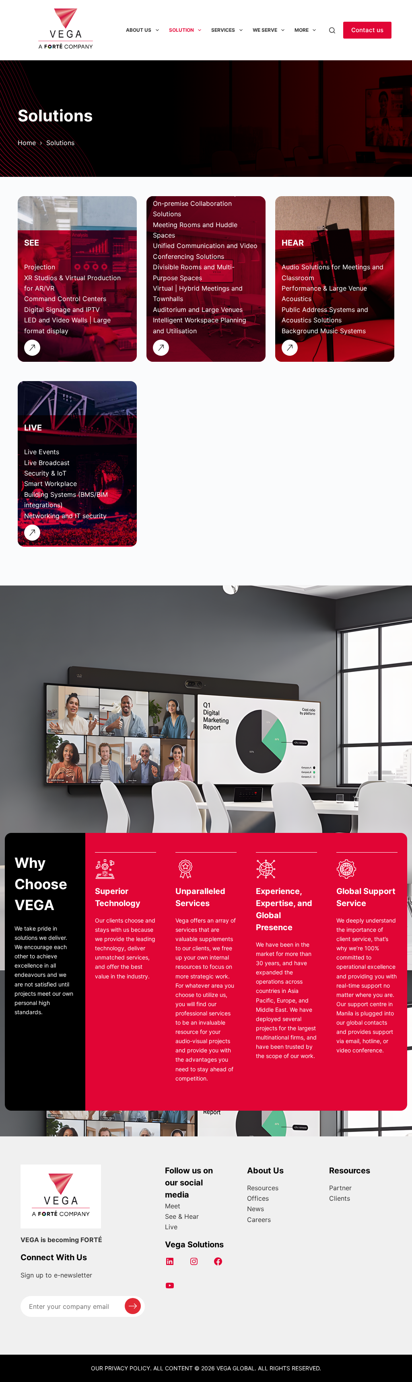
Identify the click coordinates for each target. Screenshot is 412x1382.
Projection (39, 267)
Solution (181, 30)
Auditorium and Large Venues (198, 310)
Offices (258, 1198)
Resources (262, 1188)
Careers (259, 1220)
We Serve (265, 30)
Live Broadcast (47, 463)
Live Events (41, 452)
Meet (172, 1206)
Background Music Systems (324, 331)
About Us (138, 30)
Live (171, 1227)
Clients (339, 1198)
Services (223, 30)
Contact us (367, 30)
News (255, 1209)
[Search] (332, 30)
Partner (340, 1188)
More (302, 30)
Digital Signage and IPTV (62, 310)
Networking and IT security (65, 516)
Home (27, 143)
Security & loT (45, 473)
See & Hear (182, 1216)
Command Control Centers (65, 299)
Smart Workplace (50, 484)
